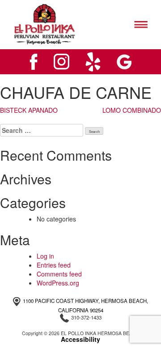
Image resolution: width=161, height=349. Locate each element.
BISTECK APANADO (29, 110)
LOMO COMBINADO (131, 110)
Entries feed (54, 264)
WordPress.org (58, 282)
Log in (45, 255)
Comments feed (59, 273)
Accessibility (80, 339)
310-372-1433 (86, 317)
